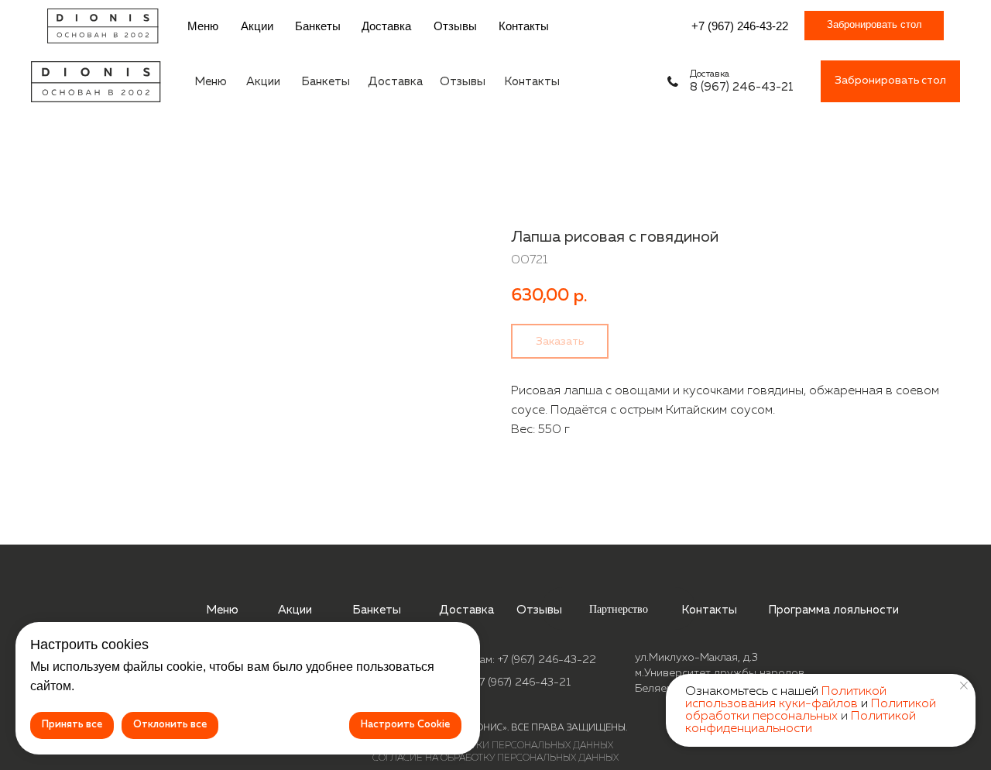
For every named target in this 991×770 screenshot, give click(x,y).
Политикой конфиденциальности (800, 722)
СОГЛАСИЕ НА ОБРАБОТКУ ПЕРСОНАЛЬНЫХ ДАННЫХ (495, 758)
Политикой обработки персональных (810, 710)
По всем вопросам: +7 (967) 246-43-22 (496, 660)
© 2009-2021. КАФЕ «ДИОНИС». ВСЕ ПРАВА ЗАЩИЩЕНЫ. (496, 728)
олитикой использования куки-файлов (785, 698)
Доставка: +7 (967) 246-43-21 (496, 682)
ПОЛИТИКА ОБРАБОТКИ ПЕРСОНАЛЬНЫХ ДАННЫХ (496, 746)
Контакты (524, 26)
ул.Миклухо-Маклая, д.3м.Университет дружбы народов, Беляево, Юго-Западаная (721, 673)
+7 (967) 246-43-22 (739, 26)
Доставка (386, 26)
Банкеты (318, 26)
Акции (257, 26)
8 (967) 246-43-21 (742, 87)
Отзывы (455, 26)
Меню (202, 26)
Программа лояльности (833, 610)
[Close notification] (964, 685)
